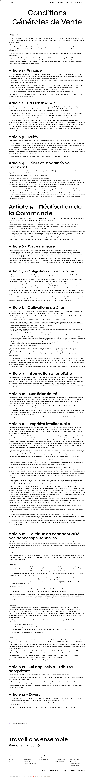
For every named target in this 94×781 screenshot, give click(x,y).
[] (60, 582)
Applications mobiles (75, 763)
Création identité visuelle (30, 757)
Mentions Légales (41, 776)
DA (25, 765)
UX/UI (10, 755)
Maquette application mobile (46, 757)
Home (10, 723)
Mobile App (42, 755)
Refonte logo (27, 761)
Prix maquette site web (60, 759)
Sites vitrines (73, 761)
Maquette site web (59, 757)
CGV (50, 776)
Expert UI (11, 761)
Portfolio (72, 755)
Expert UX (11, 759)
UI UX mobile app (43, 759)
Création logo (27, 759)
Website (57, 755)
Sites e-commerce (74, 759)
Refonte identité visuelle (30, 763)
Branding (26, 755)
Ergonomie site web (59, 761)
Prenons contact (22, 745)
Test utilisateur (12, 757)
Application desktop (75, 765)
